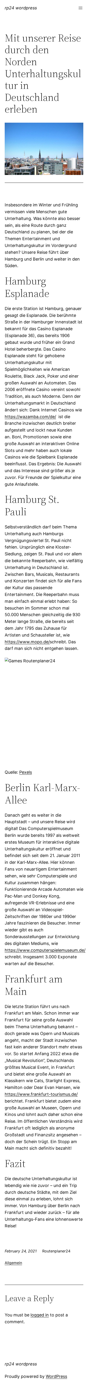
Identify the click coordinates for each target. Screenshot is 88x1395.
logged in (40, 1314)
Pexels (25, 772)
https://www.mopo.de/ (27, 641)
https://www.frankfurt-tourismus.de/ (41, 1094)
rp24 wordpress (21, 7)
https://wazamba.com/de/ (30, 416)
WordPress (56, 1376)
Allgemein (13, 1262)
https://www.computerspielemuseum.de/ (45, 950)
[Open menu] (80, 8)
